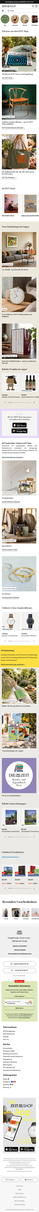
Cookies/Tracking (19, 1204)
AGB (19, 1190)
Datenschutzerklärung (24, 1017)
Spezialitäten (7, 546)
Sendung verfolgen (9, 1051)
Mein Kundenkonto (9, 1034)
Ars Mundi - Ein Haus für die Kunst (15, 270)
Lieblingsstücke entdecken (10, 597)
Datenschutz (19, 1193)
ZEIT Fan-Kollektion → (9, 177)
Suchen (12, 11)
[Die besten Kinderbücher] (19, 776)
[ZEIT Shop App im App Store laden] (19, 425)
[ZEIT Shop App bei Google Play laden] (19, 430)
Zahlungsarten (7, 1059)
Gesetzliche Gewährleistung (11, 1070)
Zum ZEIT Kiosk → (8, 78)
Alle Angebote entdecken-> (10, 857)
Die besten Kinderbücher (11, 796)
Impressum (19, 1186)
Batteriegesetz (7, 1065)
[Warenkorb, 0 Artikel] (36, 6)
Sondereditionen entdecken (11, 502)
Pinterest (30, 1179)
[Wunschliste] (33, 6)
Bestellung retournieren (10, 1054)
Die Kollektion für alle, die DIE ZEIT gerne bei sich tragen (18, 173)
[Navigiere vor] (34, 402)
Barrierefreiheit (19, 1201)
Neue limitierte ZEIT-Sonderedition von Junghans (17, 315)
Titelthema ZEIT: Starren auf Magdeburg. (17, 74)
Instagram (11, 1179)
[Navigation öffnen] (3, 11)
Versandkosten (7, 1048)
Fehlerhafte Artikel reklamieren (13, 1056)
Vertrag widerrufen (9, 1067)
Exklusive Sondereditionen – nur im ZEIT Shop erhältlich (17, 123)
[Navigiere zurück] (5, 402)
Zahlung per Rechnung (10, 1062)
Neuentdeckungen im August (12, 751)
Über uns (6, 1039)
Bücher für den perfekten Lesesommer (16, 706)
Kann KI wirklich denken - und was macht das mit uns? (19, 362)
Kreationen (6, 594)
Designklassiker (8, 498)
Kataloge (6, 1037)
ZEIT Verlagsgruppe (9, 1031)
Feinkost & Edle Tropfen (9, 549)
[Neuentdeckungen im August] (19, 731)
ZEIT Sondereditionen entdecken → (13, 128)
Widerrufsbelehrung (19, 1197)
